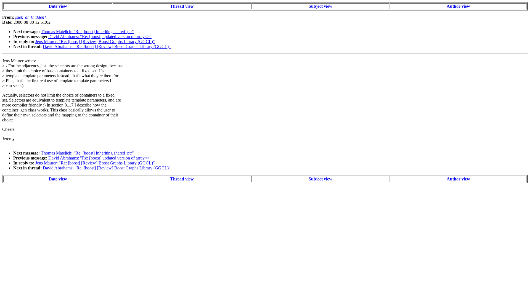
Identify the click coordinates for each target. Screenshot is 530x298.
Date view (58, 6)
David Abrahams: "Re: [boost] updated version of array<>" (100, 36)
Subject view (320, 6)
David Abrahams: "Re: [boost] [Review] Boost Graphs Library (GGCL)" (107, 46)
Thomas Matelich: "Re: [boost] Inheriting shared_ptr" (87, 31)
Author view (458, 6)
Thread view (182, 6)
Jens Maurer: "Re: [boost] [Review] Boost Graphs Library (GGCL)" (95, 41)
